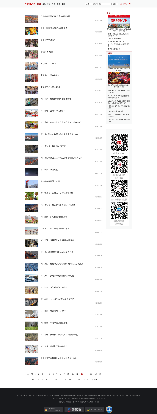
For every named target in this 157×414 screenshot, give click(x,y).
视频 (58, 4)
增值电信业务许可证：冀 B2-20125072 (65, 398)
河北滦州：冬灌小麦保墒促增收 (54, 323)
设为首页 (83, 402)
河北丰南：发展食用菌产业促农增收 (56, 99)
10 (68, 374)
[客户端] (121, 4)
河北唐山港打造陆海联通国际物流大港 (57, 252)
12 (77, 374)
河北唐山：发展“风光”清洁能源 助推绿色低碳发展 (62, 264)
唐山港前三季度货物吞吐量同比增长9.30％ (59, 358)
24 (61, 379)
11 (73, 374)
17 (100, 374)
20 (42, 379)
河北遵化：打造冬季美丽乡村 (53, 111)
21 (47, 379)
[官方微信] (130, 4)
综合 (49, 4)
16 (96, 374)
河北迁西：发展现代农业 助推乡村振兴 (57, 240)
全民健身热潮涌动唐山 (115, 111)
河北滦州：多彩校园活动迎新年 (54, 217)
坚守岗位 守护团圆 (48, 63)
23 (56, 379)
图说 (63, 4)
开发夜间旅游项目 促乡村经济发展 (55, 16)
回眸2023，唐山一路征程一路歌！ (55, 228)
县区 (44, 4)
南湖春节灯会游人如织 (50, 87)
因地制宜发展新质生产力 (116, 41)
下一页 (95, 379)
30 (88, 379)
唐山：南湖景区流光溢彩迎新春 (54, 28)
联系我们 (69, 402)
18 (33, 379)
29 (83, 379)
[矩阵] (125, 4)
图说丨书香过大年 (48, 40)
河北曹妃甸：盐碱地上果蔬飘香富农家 (57, 193)
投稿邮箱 (97, 402)
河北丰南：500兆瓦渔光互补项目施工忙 (57, 299)
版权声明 (76, 402)
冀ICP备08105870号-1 (133, 395)
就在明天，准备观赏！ (50, 170)
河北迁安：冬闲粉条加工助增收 (54, 287)
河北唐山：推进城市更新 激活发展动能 (57, 276)
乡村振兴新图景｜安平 (50, 181)
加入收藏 (90, 402)
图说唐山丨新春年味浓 (50, 75)
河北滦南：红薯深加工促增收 (53, 311)
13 (82, 374)
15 (91, 374)
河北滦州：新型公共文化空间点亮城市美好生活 (61, 122)
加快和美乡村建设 (114, 49)
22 (51, 379)
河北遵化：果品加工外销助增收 (54, 346)
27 (74, 379)
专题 (108, 13)
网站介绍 (62, 402)
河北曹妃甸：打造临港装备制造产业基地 (58, 205)
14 (86, 374)
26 (70, 379)
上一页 (30, 374)
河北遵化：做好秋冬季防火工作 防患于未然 (59, 335)
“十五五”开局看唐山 (114, 38)
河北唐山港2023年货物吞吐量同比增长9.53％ (60, 134)
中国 (53, 4)
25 (65, 379)
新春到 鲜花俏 (47, 52)
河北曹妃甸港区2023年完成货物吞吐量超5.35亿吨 (61, 158)
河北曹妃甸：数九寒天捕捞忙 (53, 146)
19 (38, 379)
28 (79, 379)
